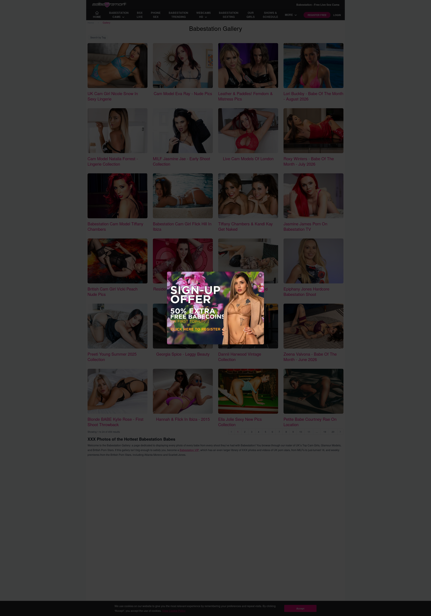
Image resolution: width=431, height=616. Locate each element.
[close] (260, 275)
